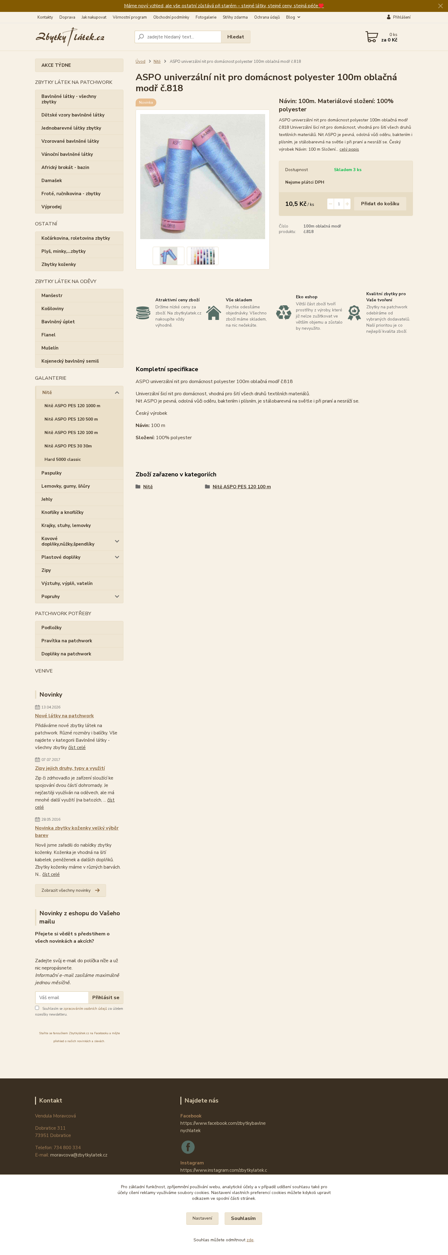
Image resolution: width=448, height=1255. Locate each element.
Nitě (47, 392)
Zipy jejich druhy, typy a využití (70, 768)
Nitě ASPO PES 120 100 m (71, 433)
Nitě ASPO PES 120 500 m (71, 419)
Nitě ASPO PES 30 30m (68, 446)
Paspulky (51, 473)
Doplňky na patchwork (66, 654)
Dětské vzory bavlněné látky (73, 115)
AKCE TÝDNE (56, 65)
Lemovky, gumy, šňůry (65, 486)
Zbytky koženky (58, 264)
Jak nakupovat (94, 17)
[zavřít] (440, 6)
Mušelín (50, 348)
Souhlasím (243, 1218)
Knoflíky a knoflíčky (62, 512)
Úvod (140, 61)
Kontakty (45, 17)
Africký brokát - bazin (65, 167)
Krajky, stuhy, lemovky (66, 525)
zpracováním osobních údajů (85, 1008)
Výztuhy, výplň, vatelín (67, 583)
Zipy (46, 570)
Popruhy (50, 596)
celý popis (349, 149)
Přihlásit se (105, 997)
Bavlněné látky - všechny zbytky (68, 99)
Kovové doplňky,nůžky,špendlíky (67, 541)
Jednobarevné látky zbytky (71, 128)
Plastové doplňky (60, 557)
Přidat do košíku (380, 203)
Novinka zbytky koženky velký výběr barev (77, 832)
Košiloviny (52, 309)
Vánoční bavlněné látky (67, 154)
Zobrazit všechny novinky (66, 890)
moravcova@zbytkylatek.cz (78, 1155)
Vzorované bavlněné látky (70, 141)
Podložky (51, 628)
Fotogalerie (206, 17)
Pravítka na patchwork (66, 641)
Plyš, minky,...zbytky (63, 251)
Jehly (46, 499)
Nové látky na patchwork (64, 715)
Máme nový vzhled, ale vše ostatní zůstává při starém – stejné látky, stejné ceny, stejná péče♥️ (224, 6)
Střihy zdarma (235, 17)
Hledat (235, 37)
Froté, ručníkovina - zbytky (71, 194)
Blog (290, 17)
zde (250, 1240)
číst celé (77, 747)
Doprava (67, 17)
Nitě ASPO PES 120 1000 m (72, 406)
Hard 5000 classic (62, 459)
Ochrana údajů (267, 17)
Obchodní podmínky (171, 17)
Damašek (51, 180)
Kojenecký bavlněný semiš (70, 361)
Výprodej (51, 207)
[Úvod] (82, 37)
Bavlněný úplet (58, 322)
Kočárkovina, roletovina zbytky (75, 238)
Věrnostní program (130, 17)
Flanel (48, 335)
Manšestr (51, 295)
